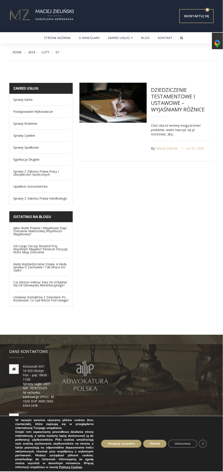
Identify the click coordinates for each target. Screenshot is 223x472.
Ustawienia (183, 444)
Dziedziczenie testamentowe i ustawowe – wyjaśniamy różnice (178, 99)
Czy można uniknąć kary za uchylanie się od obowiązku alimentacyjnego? (40, 284)
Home (17, 52)
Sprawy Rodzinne (25, 123)
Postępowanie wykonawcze (33, 111)
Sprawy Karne (23, 99)
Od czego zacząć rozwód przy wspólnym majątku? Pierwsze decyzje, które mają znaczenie (40, 249)
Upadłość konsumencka (30, 186)
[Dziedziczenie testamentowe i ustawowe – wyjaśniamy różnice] (112, 103)
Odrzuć (155, 444)
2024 (31, 52)
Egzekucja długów (26, 159)
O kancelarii (89, 38)
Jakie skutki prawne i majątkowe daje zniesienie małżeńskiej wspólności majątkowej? (40, 231)
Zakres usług (119, 38)
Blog (145, 38)
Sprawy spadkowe (26, 147)
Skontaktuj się (196, 16)
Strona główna (57, 38)
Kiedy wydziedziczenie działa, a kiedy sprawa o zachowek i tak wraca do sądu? (40, 267)
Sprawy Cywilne (24, 135)
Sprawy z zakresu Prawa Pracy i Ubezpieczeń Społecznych (36, 173)
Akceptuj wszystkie (121, 444)
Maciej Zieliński (167, 148)
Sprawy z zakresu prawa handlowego (40, 198)
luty (45, 52)
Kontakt (165, 38)
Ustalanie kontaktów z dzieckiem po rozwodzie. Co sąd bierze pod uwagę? (41, 299)
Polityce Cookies (70, 467)
